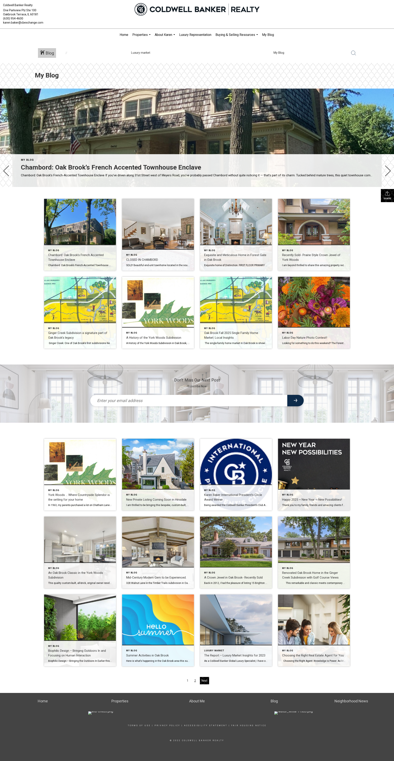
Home (124, 35)
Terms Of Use (139, 726)
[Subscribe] (295, 400)
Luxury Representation (195, 35)
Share (388, 198)
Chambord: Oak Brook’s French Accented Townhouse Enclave (111, 167)
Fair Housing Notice (248, 726)
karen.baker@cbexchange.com (23, 22)
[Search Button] (353, 53)
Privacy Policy (167, 726)
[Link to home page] (197, 9)
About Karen (165, 37)
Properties (142, 37)
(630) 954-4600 (13, 18)
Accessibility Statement (205, 726)
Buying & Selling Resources (237, 37)
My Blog (268, 35)
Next (204, 680)
